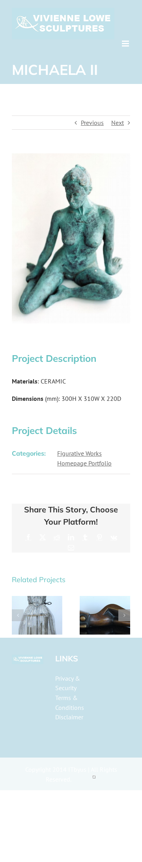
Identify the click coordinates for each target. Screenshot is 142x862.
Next (117, 123)
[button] (18, 615)
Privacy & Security (67, 683)
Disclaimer (69, 717)
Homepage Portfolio (84, 463)
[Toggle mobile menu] (126, 43)
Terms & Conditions (69, 702)
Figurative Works (79, 453)
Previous (92, 123)
